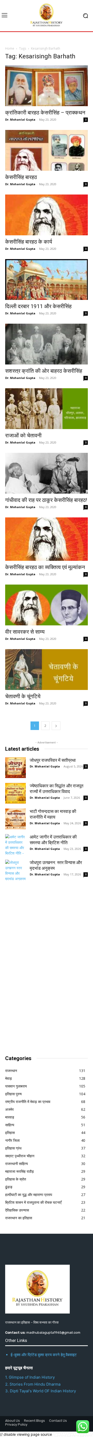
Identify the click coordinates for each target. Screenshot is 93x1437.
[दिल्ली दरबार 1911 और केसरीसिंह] (46, 279)
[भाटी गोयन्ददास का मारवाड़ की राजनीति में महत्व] (15, 819)
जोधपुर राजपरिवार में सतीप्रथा (53, 760)
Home (9, 48)
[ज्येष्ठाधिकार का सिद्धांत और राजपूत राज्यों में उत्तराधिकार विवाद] (15, 793)
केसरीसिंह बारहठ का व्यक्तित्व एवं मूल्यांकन (45, 567)
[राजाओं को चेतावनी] (46, 408)
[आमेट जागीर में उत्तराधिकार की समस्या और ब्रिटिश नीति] (15, 844)
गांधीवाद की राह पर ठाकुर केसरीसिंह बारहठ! (46, 500)
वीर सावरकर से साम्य (25, 632)
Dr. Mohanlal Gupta (20, 119)
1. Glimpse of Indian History (30, 1377)
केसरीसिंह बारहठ (21, 177)
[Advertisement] (44, 966)
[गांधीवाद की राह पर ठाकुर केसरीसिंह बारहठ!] (46, 473)
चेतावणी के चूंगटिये (23, 696)
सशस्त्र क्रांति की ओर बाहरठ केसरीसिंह (43, 371)
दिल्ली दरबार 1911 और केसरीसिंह (38, 306)
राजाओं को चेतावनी (23, 435)
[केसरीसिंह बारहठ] (46, 150)
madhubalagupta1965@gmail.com (53, 1332)
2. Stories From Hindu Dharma (32, 1384)
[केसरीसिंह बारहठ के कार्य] (46, 215)
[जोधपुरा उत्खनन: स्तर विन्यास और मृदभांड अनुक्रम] (15, 870)
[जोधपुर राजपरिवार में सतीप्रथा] (15, 767)
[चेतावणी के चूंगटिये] (46, 669)
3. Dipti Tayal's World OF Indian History (40, 1390)
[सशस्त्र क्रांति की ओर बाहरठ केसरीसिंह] (46, 344)
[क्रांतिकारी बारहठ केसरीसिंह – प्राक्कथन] (46, 85)
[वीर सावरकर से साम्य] (46, 605)
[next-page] (56, 725)
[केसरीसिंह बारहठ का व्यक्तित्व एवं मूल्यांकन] (46, 539)
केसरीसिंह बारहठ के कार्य (28, 242)
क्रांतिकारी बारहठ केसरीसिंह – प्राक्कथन (45, 113)
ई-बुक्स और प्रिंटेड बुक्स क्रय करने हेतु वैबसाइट (44, 1354)
